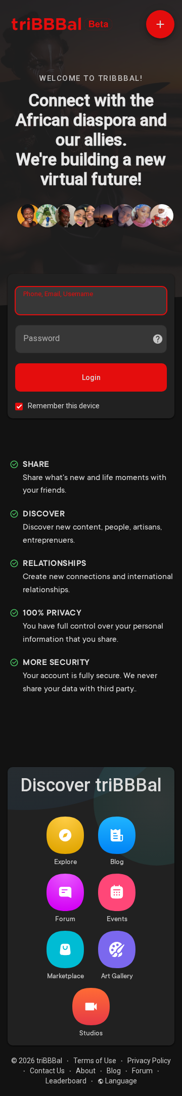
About (86, 1071)
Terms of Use (94, 1061)
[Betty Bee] (28, 215)
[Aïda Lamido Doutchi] (161, 215)
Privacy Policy (149, 1061)
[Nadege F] (85, 215)
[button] (160, 24)
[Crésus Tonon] (123, 215)
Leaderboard (66, 1081)
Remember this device (64, 406)
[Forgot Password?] (157, 339)
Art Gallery (117, 976)
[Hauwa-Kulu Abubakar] (142, 215)
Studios (91, 1033)
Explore (65, 862)
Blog (117, 862)
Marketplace (65, 976)
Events (117, 919)
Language (120, 1081)
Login (91, 377)
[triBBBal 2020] (104, 215)
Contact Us (47, 1071)
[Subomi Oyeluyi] (47, 215)
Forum (65, 919)
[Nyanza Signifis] (66, 215)
